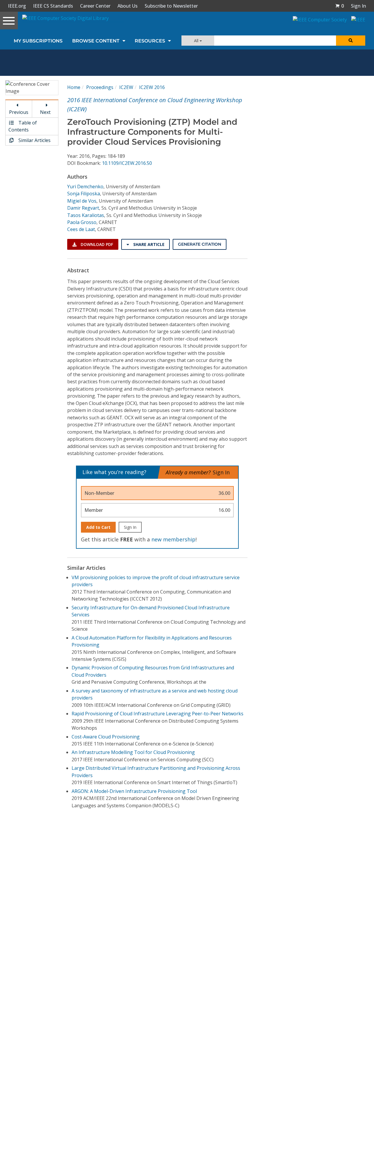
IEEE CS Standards (53, 6)
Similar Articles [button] (34, 140)
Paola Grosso (81, 222)
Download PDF (96, 244)
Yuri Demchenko (85, 186)
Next (45, 112)
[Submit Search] (350, 40)
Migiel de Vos (81, 201)
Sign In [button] (358, 6)
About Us (127, 6)
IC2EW (126, 87)
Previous (18, 112)
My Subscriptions (38, 41)
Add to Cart (98, 527)
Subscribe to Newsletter (171, 6)
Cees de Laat (81, 229)
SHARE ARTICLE (148, 244)
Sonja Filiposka (83, 193)
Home (73, 87)
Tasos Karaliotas (85, 215)
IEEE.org (17, 6)
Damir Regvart (83, 208)
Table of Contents (22, 126)
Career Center (95, 6)
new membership (173, 539)
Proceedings (99, 87)
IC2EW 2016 (152, 87)
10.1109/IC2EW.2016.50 (127, 163)
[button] (339, 6)
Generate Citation (199, 244)
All (197, 40)
